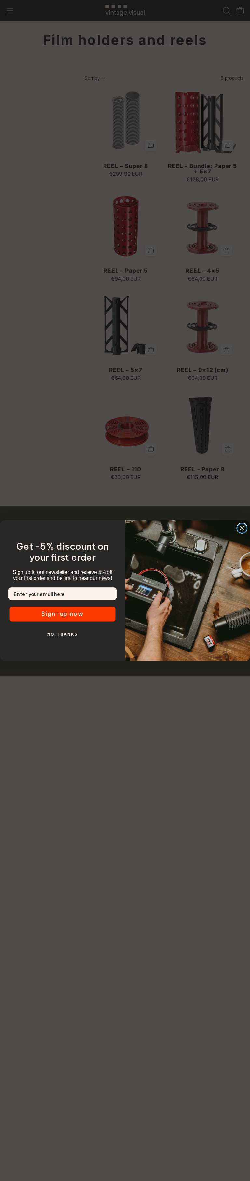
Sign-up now (62, 614)
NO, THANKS (62, 634)
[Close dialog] (242, 528)
